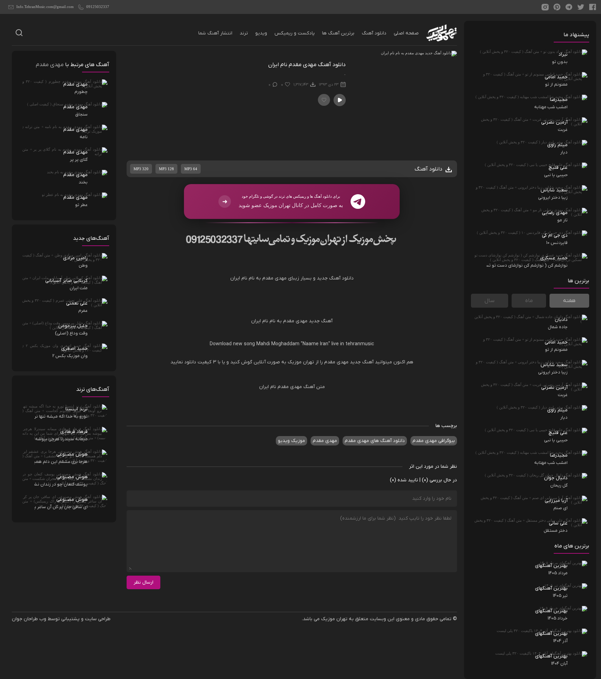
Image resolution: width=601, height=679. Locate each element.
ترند (244, 33)
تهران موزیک (301, 362)
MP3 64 (190, 169)
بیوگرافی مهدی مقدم (433, 440)
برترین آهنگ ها (338, 33)
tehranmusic (359, 344)
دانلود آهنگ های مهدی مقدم (375, 440)
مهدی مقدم (335, 362)
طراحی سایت (98, 619)
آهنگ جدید (320, 321)
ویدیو (261, 33)
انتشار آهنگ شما (215, 33)
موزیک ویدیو (291, 440)
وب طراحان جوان (29, 619)
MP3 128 (166, 169)
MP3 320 (141, 169)
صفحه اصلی (406, 33)
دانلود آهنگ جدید (335, 278)
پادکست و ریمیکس (294, 33)
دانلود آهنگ (374, 33)
